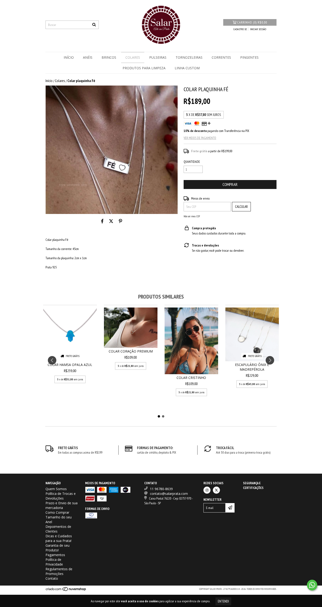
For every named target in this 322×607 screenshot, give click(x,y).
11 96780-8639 (161, 489)
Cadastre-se (240, 29)
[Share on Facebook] (102, 221)
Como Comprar (57, 512)
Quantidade (192, 162)
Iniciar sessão (258, 29)
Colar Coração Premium (131, 351)
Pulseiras (157, 57)
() (252, 22)
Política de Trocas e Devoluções (60, 495)
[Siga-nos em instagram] (207, 490)
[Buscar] (94, 25)
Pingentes (249, 57)
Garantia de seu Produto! (57, 547)
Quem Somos (56, 489)
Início (69, 57)
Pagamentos (55, 555)
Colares (132, 57)
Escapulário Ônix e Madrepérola (252, 367)
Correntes (221, 57)
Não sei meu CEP (192, 216)
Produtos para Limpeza (144, 68)
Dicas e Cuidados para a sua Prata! (58, 538)
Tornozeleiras (189, 57)
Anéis (87, 57)
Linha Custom (187, 68)
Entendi (223, 601)
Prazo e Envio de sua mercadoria (61, 505)
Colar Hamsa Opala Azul (70, 364)
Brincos (109, 57)
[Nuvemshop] (66, 590)
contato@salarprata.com (169, 493)
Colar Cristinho (191, 377)
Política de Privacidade (54, 561)
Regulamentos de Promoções (58, 571)
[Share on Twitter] (111, 221)
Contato (51, 578)
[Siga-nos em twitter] (216, 490)
